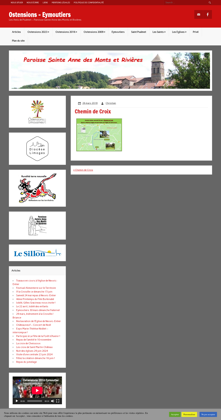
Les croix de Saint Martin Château (34, 347)
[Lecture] (16, 401)
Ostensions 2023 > (38, 31)
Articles (16, 31)
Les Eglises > (179, 31)
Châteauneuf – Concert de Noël (33, 324)
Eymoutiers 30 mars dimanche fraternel (38, 310)
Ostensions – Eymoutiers (40, 14)
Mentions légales (61, 2)
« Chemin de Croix (83, 170)
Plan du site (18, 40)
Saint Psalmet (138, 31)
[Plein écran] (57, 401)
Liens (45, 2)
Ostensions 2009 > (94, 31)
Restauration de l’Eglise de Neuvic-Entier (38, 321)
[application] (37, 390)
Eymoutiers (118, 31)
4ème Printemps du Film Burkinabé (35, 299)
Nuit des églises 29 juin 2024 (32, 350)
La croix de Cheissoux (28, 343)
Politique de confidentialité (89, 2)
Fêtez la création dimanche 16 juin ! (35, 358)
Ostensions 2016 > (66, 31)
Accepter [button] (175, 414)
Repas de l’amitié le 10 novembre (33, 339)
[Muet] (52, 401)
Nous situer (17, 2)
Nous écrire (33, 2)
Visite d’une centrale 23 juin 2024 (34, 354)
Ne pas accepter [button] (208, 414)
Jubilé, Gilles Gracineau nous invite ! (35, 302)
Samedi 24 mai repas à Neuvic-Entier (36, 295)
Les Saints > (159, 31)
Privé (196, 31)
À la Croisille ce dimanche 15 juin (34, 291)
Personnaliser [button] (189, 414)
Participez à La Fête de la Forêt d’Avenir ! (38, 336)
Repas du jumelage (26, 361)
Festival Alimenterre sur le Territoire (36, 287)
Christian (111, 103)
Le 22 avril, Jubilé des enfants (32, 306)
